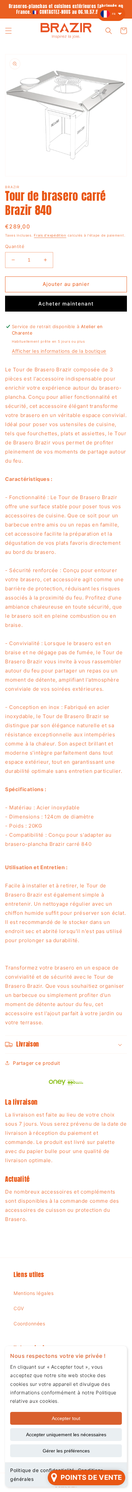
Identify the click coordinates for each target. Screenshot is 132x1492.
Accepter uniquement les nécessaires (66, 1434)
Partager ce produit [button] (36, 1063)
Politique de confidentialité (42, 1470)
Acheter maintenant (66, 303)
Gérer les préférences (66, 1450)
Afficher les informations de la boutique (59, 351)
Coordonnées (29, 1323)
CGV (19, 1308)
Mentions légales (34, 1293)
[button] (8, 30)
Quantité (14, 246)
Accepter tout (66, 1418)
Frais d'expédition (50, 235)
